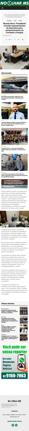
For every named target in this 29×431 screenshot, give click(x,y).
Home (5, 14)
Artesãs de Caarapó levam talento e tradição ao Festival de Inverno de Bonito (9, 311)
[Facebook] (12, 425)
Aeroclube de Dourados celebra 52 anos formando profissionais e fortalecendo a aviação (12, 98)
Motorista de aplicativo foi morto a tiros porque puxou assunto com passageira (21, 387)
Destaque (10, 14)
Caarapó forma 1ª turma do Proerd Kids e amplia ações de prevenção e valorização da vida (13, 150)
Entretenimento (5, 308)
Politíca (20, 20)
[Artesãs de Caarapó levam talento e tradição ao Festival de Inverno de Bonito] (24, 311)
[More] (22, 39)
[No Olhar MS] (14, 3)
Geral (15, 20)
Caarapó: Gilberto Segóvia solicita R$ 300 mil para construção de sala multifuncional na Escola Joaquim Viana (13, 124)
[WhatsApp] (16, 425)
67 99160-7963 (8, 407)
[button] (2, 8)
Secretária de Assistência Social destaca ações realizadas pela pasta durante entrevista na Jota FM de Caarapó (14, 175)
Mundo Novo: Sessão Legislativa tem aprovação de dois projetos (8, 387)
